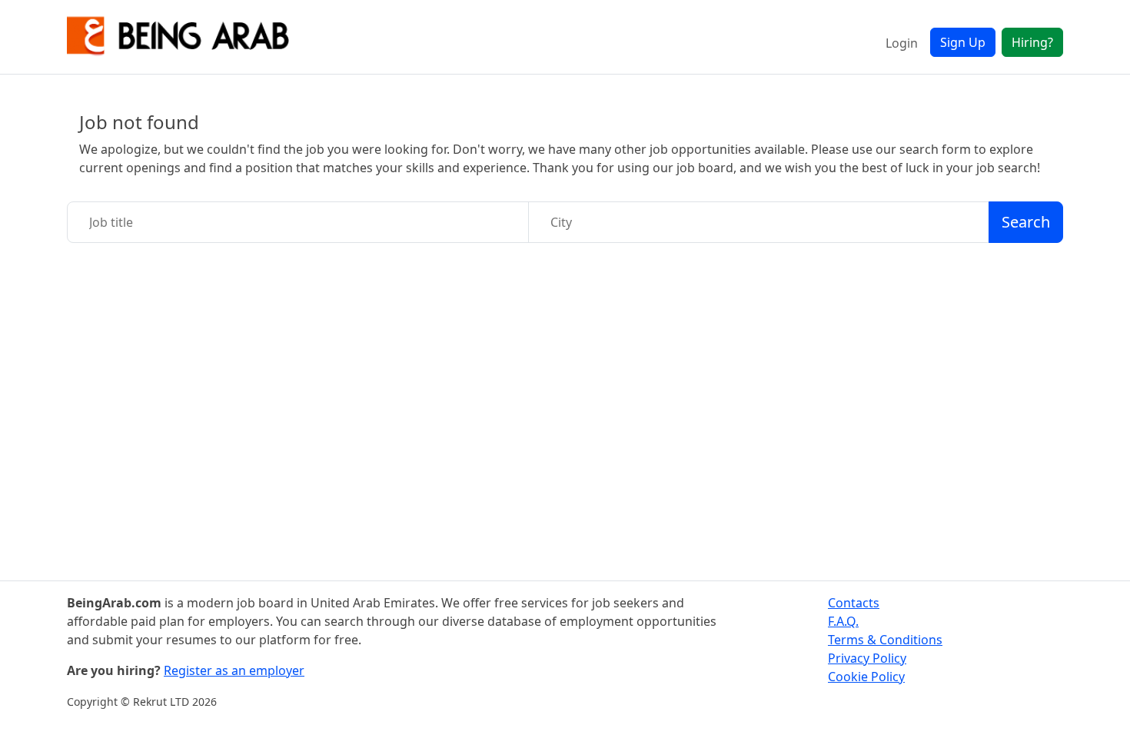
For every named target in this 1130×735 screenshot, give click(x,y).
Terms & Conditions (885, 639)
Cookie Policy (866, 676)
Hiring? (1032, 42)
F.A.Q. (843, 621)
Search (1026, 221)
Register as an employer (234, 670)
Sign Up (962, 42)
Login (902, 43)
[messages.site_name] (178, 37)
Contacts (853, 602)
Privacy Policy (867, 658)
